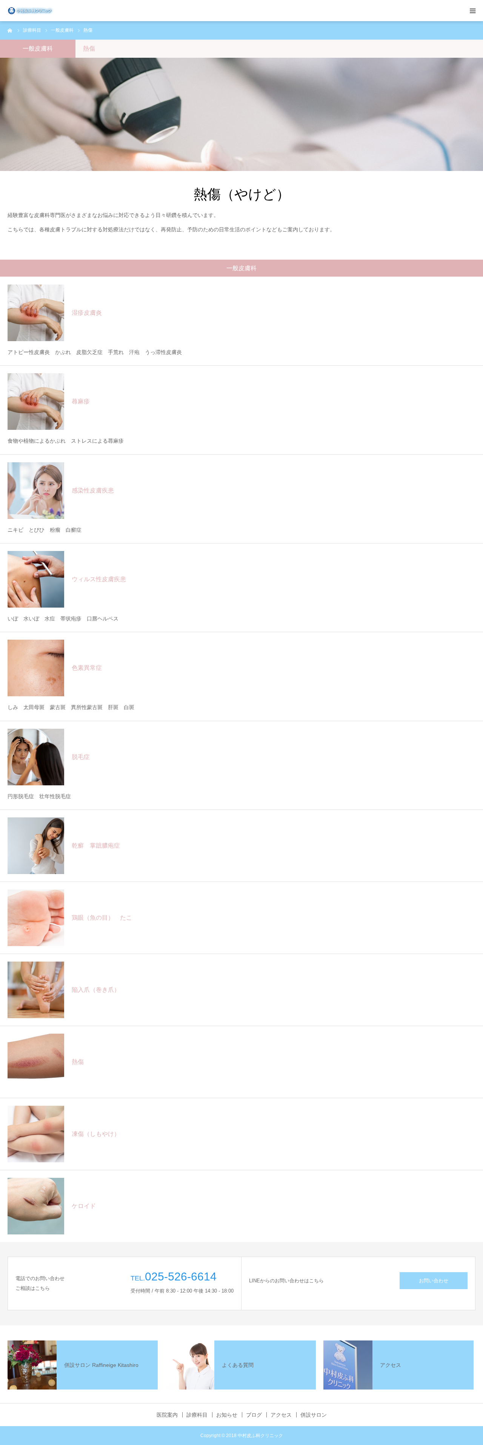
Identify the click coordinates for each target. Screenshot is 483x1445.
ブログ (254, 1414)
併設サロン (313, 1414)
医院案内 (167, 1414)
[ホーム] (10, 30)
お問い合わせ (433, 1280)
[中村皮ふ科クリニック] (31, 10)
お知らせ (226, 1414)
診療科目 (197, 1414)
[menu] (472, 10)
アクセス (281, 1414)
